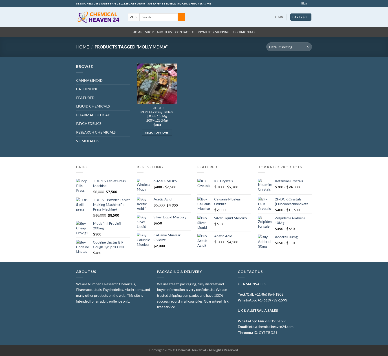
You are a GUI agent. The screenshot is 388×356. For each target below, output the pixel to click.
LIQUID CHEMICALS (93, 106)
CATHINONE (87, 89)
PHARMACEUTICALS (93, 115)
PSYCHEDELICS (88, 123)
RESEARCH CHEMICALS (96, 132)
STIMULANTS (87, 141)
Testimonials (244, 32)
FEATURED (85, 97)
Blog (304, 3)
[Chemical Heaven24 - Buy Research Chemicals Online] (98, 17)
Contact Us (185, 32)
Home (137, 32)
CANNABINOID (89, 80)
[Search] (181, 17)
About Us (164, 32)
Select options (157, 132)
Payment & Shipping (214, 32)
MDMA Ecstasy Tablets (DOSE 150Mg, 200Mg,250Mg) (157, 116)
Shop (149, 32)
